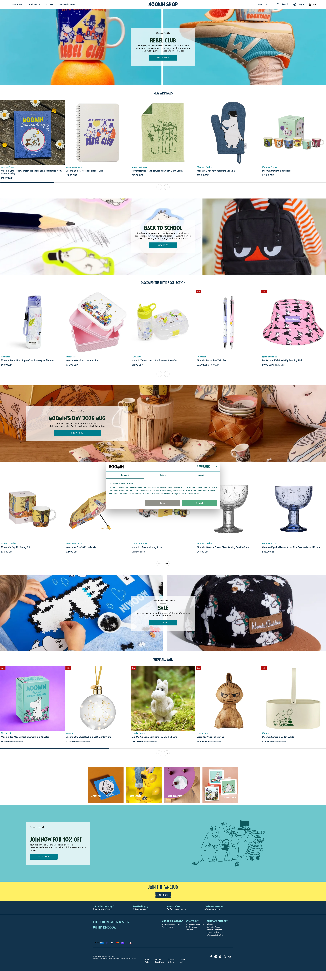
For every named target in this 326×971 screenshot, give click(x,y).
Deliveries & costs (213, 927)
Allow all (199, 503)
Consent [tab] (125, 475)
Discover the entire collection (163, 282)
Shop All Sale (163, 659)
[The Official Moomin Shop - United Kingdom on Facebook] (211, 957)
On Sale (49, 4)
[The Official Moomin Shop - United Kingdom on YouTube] (229, 957)
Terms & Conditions (214, 929)
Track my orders (192, 927)
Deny (162, 503)
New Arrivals (17, 4)
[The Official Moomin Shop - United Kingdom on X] (225, 957)
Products (33, 4)
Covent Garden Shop (215, 932)
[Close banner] (217, 466)
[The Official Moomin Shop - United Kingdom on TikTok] (220, 957)
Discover (163, 245)
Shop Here (163, 57)
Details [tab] (163, 475)
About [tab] (201, 475)
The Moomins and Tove (171, 924)
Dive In (163, 622)
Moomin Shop (163, 4)
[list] (163, 141)
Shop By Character (66, 4)
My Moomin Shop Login (195, 924)
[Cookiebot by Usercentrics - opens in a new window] (199, 466)
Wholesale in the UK (215, 935)
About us (210, 924)
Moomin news (167, 927)
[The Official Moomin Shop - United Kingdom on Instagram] (215, 957)
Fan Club (189, 929)
